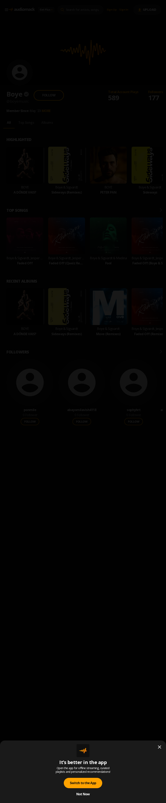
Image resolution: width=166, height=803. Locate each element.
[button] (83, 401)
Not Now (83, 794)
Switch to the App (83, 783)
